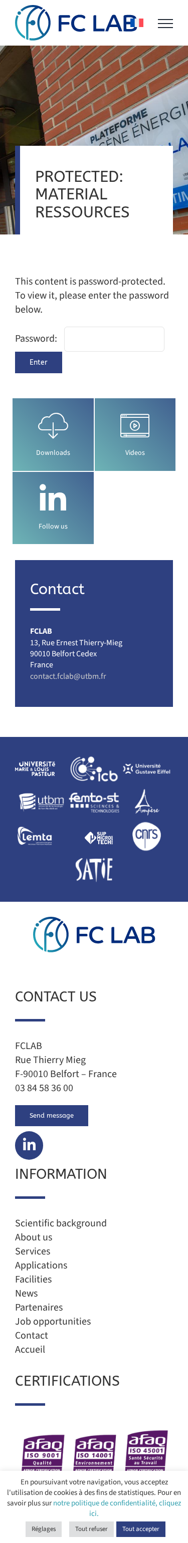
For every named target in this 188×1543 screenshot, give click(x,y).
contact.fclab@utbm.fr (68, 676)
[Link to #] (29, 1145)
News (26, 1294)
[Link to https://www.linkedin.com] (53, 499)
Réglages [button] (44, 1528)
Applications (41, 1265)
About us (33, 1237)
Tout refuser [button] (91, 1528)
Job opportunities (53, 1322)
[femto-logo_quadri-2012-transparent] (94, 791)
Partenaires (39, 1308)
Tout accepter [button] (140, 1528)
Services (32, 1251)
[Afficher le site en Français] (137, 23)
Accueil (45, 158)
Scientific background (61, 1223)
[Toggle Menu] (165, 23)
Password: (37, 339)
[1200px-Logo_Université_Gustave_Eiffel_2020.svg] (146, 757)
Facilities (33, 1279)
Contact (31, 1336)
